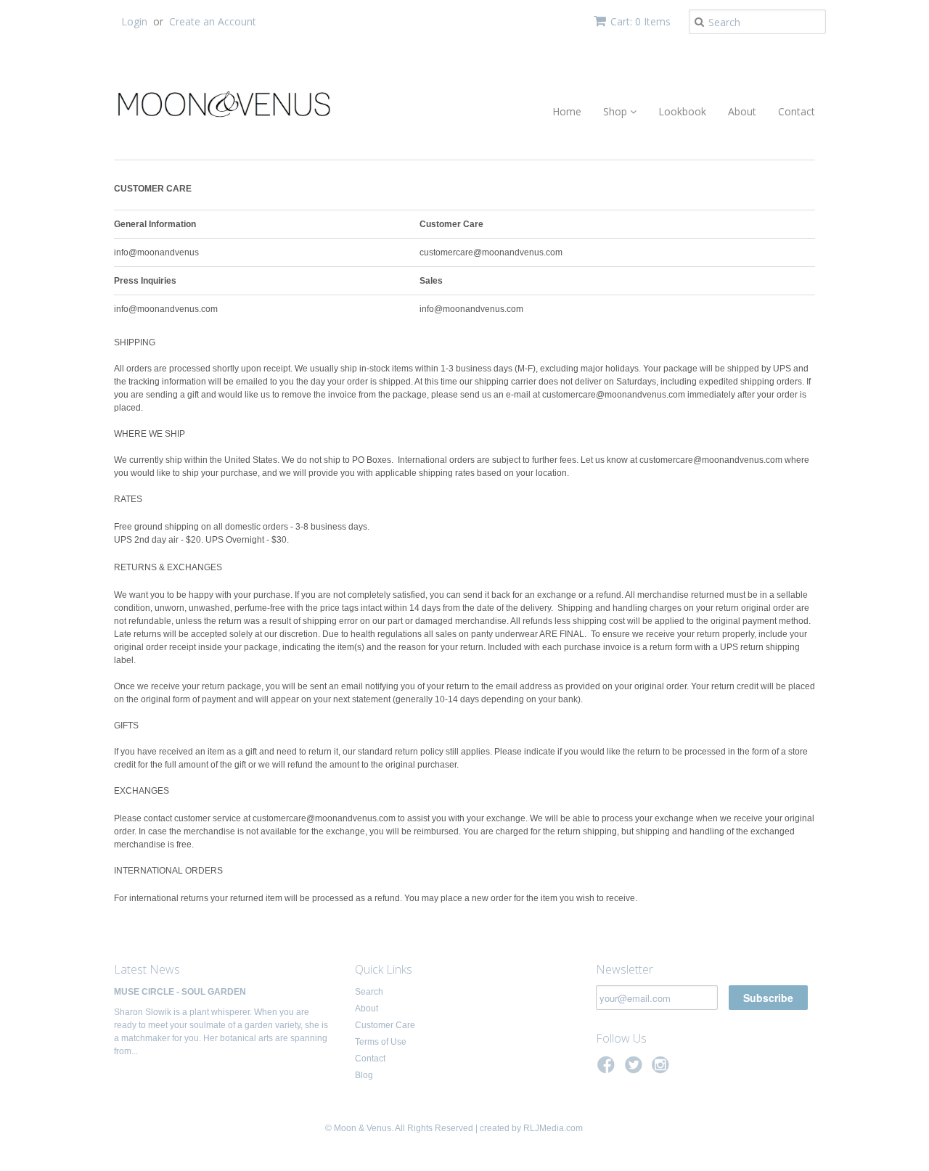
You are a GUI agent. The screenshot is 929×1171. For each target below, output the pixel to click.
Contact (796, 111)
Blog (364, 1075)
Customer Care (385, 1025)
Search (369, 992)
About (742, 111)
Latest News (147, 969)
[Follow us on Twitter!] (636, 1069)
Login (134, 21)
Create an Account (212, 21)
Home (566, 111)
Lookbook (682, 111)
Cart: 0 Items (640, 21)
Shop (616, 111)
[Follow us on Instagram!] (663, 1069)
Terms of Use (380, 1042)
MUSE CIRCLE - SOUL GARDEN (180, 992)
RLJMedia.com (552, 1128)
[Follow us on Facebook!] (608, 1069)
